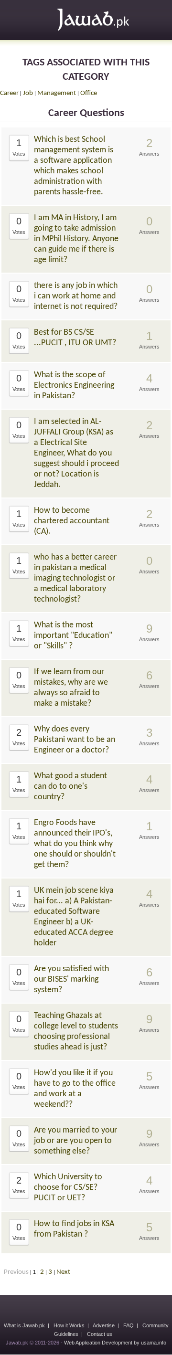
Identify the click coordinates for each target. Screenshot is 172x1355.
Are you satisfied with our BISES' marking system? (71, 979)
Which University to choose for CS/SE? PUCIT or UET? (68, 1188)
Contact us (99, 1334)
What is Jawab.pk (24, 1325)
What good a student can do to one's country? (70, 787)
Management (56, 93)
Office (88, 93)
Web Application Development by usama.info (115, 1342)
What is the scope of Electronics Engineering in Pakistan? (74, 386)
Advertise (104, 1325)
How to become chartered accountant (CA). (71, 521)
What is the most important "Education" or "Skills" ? (73, 636)
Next (63, 1272)
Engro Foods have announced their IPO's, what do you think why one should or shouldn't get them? (75, 843)
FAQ (128, 1325)
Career (9, 93)
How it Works (69, 1325)
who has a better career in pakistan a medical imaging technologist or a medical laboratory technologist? (75, 578)
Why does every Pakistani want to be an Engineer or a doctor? (74, 740)
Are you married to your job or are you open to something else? (75, 1141)
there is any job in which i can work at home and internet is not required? (76, 296)
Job (28, 93)
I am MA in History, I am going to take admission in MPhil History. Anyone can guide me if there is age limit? (76, 239)
